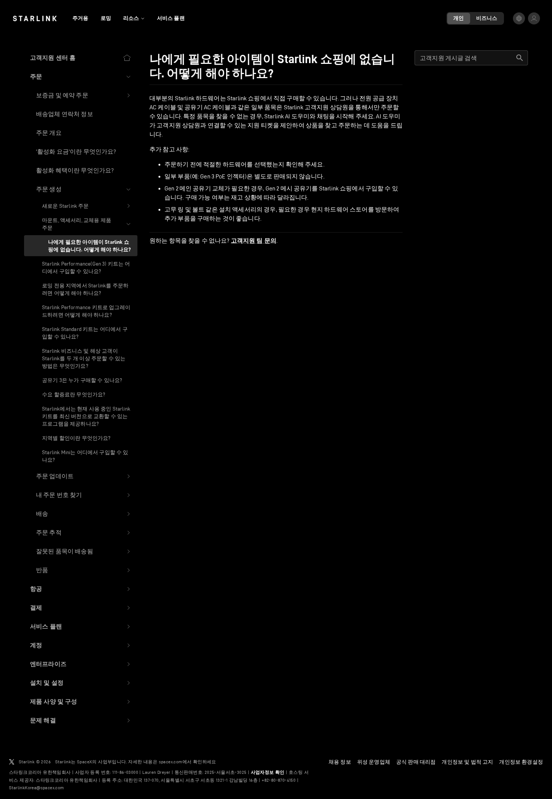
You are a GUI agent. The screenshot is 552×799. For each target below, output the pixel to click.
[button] (80, 77)
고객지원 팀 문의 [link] (253, 241)
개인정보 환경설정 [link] (521, 762)
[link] (34, 18)
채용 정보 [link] (340, 762)
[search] (519, 57)
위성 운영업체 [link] (373, 762)
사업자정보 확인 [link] (268, 772)
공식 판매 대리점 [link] (416, 762)
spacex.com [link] (170, 761)
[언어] (519, 18)
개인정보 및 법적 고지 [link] (467, 762)
